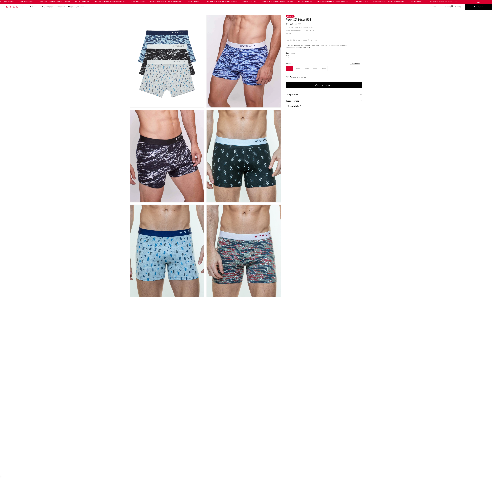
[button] (35, 7)
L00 (307, 69)
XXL (324, 69)
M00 (299, 69)
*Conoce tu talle (293, 106)
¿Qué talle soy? (355, 64)
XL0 (316, 69)
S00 (289, 68)
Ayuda (478, 2)
